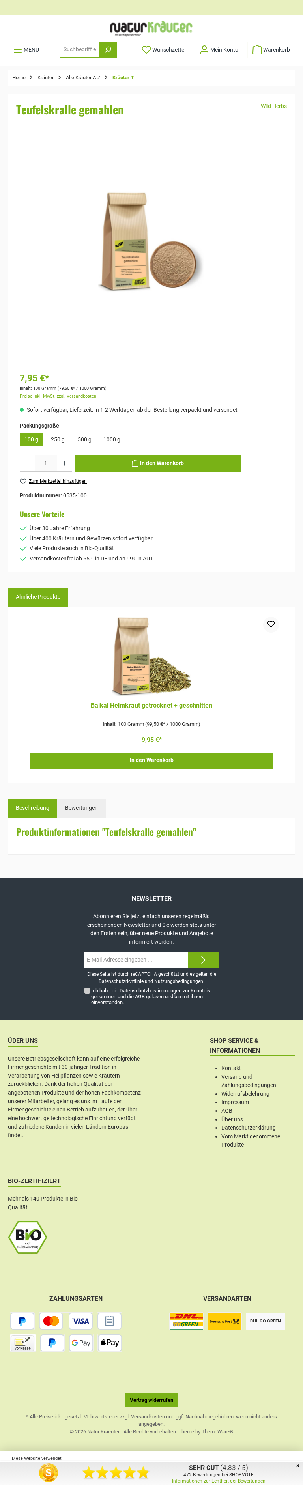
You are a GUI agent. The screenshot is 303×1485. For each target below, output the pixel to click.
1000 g (111, 439)
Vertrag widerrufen (151, 1400)
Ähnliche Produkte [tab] (38, 597)
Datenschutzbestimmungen (150, 991)
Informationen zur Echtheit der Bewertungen (219, 1481)
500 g (85, 439)
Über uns (232, 1119)
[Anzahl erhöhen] (64, 463)
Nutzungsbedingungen (178, 981)
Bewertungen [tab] (81, 808)
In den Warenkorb (152, 760)
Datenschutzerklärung (248, 1127)
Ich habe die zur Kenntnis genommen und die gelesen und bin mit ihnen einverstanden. (150, 996)
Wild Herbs (274, 106)
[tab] (32, 808)
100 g (31, 439)
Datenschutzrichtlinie (121, 981)
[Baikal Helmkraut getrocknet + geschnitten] (151, 656)
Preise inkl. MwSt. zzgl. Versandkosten (58, 396)
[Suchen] (108, 50)
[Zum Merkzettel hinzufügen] (271, 625)
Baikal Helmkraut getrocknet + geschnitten (151, 705)
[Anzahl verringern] (27, 463)
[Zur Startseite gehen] (151, 28)
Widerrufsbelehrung (245, 1094)
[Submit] (203, 960)
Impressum (235, 1102)
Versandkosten (148, 1417)
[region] (151, 251)
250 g (58, 439)
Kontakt (231, 1068)
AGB (140, 996)
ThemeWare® (217, 1432)
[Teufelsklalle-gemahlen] (151, 240)
